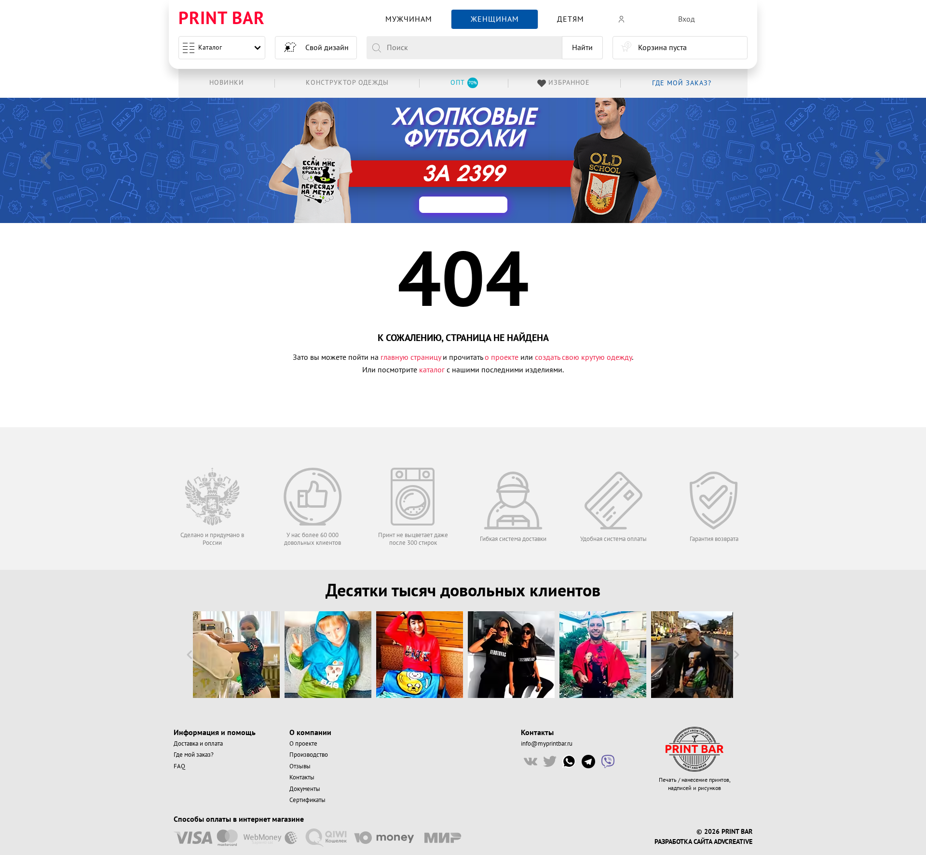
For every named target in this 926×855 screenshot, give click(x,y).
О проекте (303, 743)
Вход (686, 19)
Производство (308, 754)
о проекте (501, 357)
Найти (582, 47)
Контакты (301, 777)
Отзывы (300, 766)
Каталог (210, 47)
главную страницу (411, 357)
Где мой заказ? (194, 754)
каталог (432, 370)
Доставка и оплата (198, 743)
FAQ (179, 766)
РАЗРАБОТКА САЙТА (683, 842)
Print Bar (221, 19)
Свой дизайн (327, 47)
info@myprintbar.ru (546, 743)
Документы (304, 789)
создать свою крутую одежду (583, 357)
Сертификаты (307, 800)
